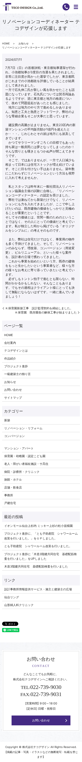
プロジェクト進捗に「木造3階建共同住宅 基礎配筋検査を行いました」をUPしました (40, 556)
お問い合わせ (13, 389)
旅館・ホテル (13, 479)
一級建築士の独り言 (17, 374)
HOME (6, 43)
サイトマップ (13, 397)
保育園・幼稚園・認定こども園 (24, 456)
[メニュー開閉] (76, 7)
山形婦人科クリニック (19, 605)
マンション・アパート (19, 448)
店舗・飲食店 (13, 487)
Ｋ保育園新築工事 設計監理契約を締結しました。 (39, 308)
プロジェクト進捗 (16, 366)
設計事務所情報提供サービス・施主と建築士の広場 (38, 589)
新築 (7, 420)
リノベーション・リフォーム (23, 428)
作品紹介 (10, 358)
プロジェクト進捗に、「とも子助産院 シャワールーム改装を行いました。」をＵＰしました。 (41, 536)
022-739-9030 (45, 687)
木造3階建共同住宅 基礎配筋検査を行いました (36, 566)
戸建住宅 (10, 503)
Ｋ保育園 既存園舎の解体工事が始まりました (46, 312)
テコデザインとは (16, 350)
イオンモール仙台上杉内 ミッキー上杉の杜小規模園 (38, 525)
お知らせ (24, 43)
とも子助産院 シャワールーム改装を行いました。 (38, 546)
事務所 (8, 495)
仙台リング (11, 597)
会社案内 (10, 342)
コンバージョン (14, 436)
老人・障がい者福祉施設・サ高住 (26, 463)
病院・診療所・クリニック (22, 471)
